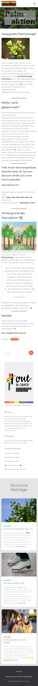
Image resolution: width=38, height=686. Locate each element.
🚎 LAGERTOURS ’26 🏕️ (13, 465)
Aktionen (15, 339)
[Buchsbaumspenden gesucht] (19, 510)
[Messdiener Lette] (10, 3)
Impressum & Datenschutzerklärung (19, 676)
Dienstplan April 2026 (12, 461)
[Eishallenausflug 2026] (19, 564)
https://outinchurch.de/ (25, 405)
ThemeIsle (26, 681)
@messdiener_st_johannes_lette (16, 443)
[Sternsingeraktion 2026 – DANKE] (19, 621)
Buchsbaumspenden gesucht (15, 469)
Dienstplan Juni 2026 (12, 453)
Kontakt (19, 671)
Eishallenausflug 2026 (14, 583)
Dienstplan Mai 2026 (12, 457)
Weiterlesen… (22, 546)
